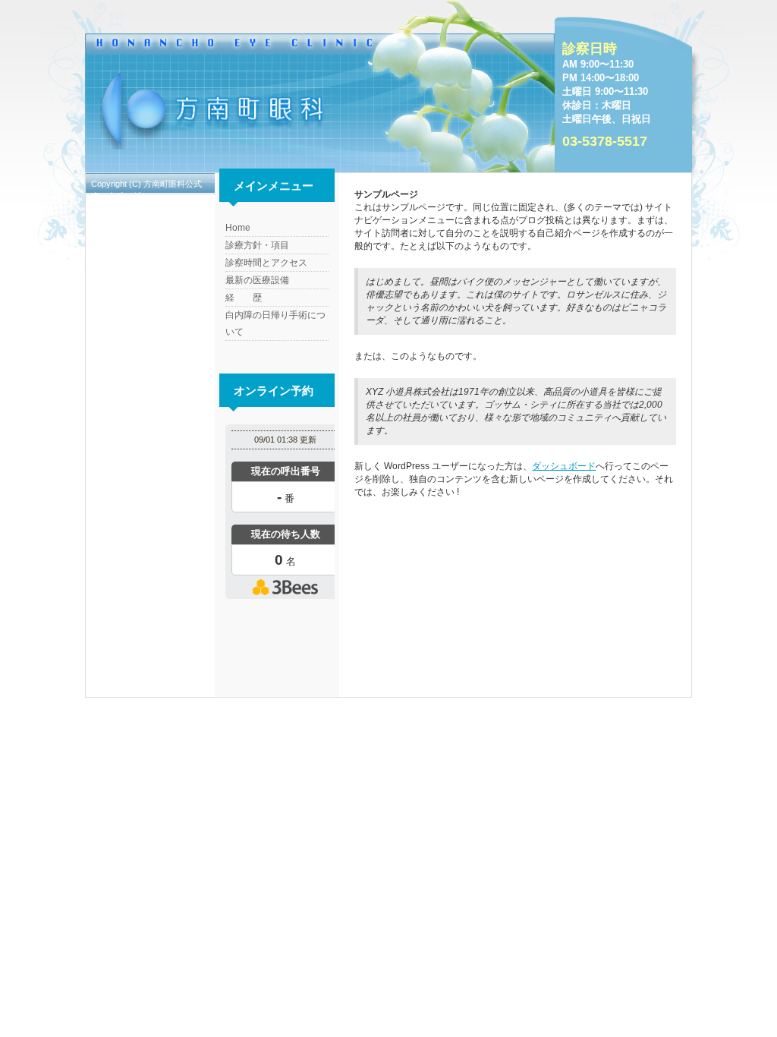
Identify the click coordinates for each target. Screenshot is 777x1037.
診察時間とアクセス (266, 262)
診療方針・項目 (257, 245)
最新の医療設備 (257, 280)
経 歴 (243, 297)
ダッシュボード (564, 466)
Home (237, 227)
